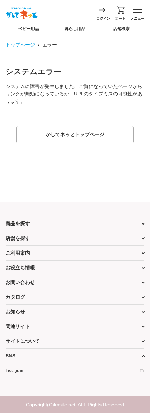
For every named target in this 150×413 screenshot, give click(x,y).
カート (120, 18)
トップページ (20, 45)
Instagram (15, 370)
